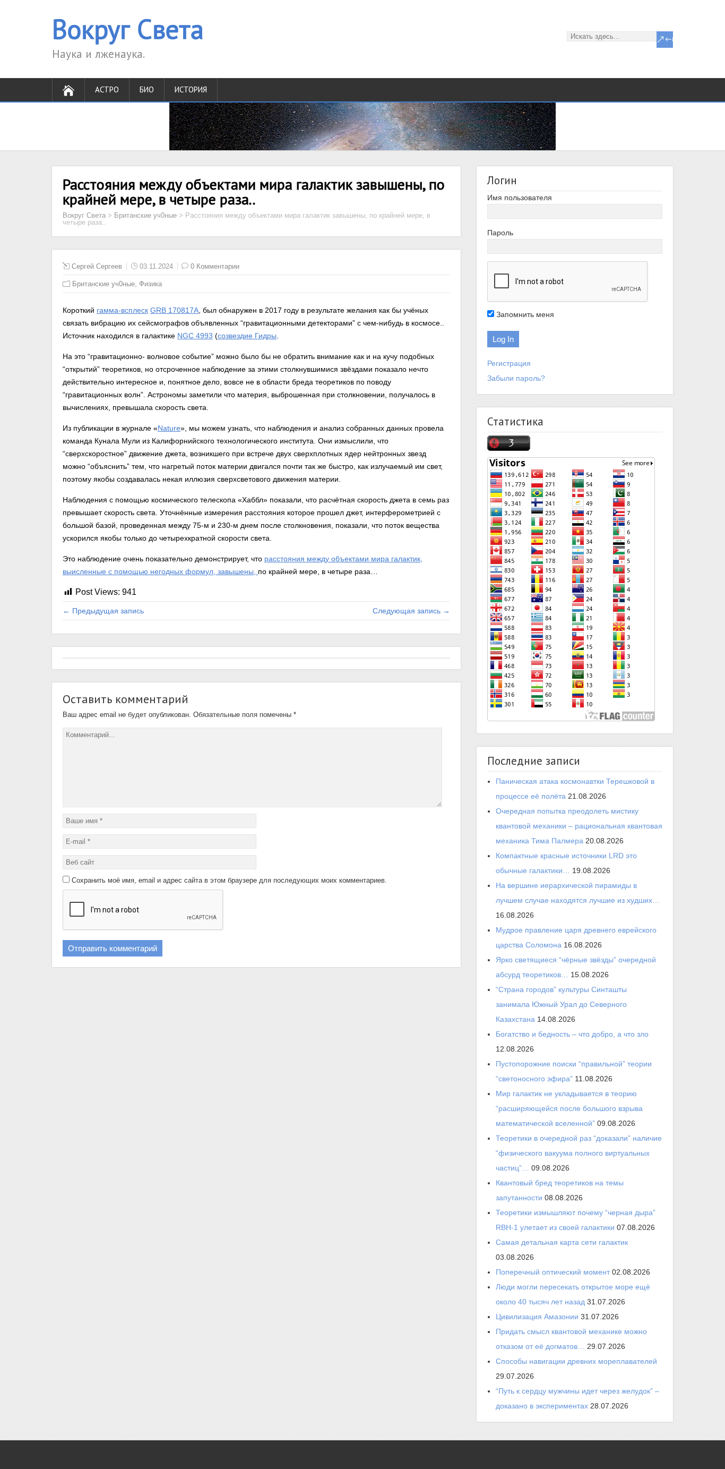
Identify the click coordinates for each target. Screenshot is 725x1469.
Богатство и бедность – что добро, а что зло (572, 1034)
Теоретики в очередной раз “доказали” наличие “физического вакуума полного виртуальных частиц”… (579, 1153)
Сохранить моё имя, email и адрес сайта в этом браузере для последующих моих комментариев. (229, 880)
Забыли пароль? (516, 378)
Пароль (500, 232)
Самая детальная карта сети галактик (562, 1242)
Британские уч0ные (145, 215)
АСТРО (107, 89)
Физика (150, 284)
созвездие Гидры (247, 335)
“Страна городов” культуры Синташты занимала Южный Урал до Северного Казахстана (561, 1004)
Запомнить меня (524, 314)
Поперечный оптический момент (553, 1272)
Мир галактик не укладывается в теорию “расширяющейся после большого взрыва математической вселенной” (569, 1108)
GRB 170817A (174, 310)
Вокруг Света (128, 29)
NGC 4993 (195, 335)
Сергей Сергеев (97, 266)
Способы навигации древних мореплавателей (576, 1361)
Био (147, 89)
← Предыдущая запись (103, 611)
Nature (169, 428)
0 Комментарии (215, 266)
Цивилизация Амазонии (537, 1316)
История (191, 89)
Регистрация (509, 363)
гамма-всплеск (122, 310)
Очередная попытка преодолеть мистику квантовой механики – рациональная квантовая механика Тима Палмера (579, 826)
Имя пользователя (519, 197)
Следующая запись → (411, 611)
